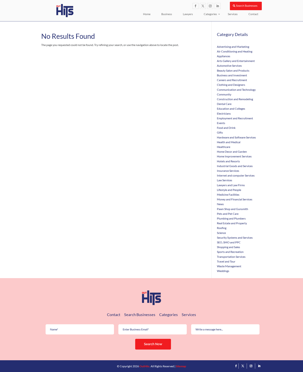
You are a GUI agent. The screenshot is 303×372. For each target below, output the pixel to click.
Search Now (153, 344)
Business (166, 14)
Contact (253, 14)
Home (146, 14)
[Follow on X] (203, 6)
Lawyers (188, 14)
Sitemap (181, 366)
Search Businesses (246, 5)
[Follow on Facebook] (195, 6)
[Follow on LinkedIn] (218, 6)
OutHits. (144, 366)
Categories (210, 14)
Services (233, 14)
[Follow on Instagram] (210, 6)
